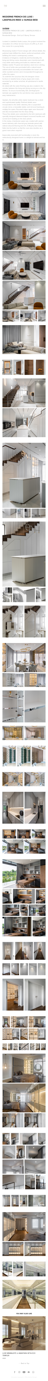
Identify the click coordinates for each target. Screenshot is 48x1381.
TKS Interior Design (30, 1377)
